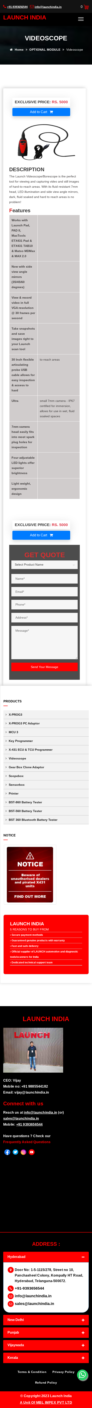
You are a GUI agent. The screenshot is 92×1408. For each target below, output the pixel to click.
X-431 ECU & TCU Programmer (30, 749)
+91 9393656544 (29, 1124)
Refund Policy (46, 1382)
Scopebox (16, 776)
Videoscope (17, 758)
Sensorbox (17, 784)
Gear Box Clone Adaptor (26, 767)
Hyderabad (16, 1257)
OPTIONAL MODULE (45, 49)
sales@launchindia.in (21, 1118)
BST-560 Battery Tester (25, 811)
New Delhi (15, 1320)
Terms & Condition (32, 1372)
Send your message (44, 667)
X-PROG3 (15, 714)
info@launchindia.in (48, 7)
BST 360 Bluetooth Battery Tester (33, 819)
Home (19, 49)
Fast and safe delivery (25, 946)
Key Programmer (21, 741)
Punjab (13, 1332)
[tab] (46, 1257)
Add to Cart (39, 112)
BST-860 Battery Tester (25, 802)
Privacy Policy (63, 1372)
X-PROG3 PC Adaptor (24, 723)
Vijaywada (15, 1345)
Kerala (12, 1357)
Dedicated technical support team (32, 962)
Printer (13, 793)
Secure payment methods (27, 934)
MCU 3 (13, 732)
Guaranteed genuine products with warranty (38, 940)
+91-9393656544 (17, 7)
